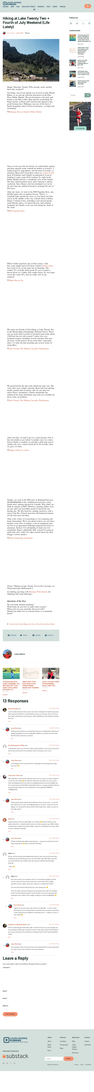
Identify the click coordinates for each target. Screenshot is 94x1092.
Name (5, 991)
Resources (41, 7)
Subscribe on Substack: (11, 1051)
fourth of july (19, 624)
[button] (34, 9)
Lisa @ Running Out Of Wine (16, 745)
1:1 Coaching (80, 128)
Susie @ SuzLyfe (13, 708)
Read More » (5, 694)
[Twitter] (77, 23)
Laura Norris (14, 728)
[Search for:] (54, 1058)
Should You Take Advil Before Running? (83, 82)
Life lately (43, 624)
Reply (9, 721)
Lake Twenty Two (33, 624)
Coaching (5, 7)
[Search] (88, 95)
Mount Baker (50, 624)
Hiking (25, 624)
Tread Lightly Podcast (28, 7)
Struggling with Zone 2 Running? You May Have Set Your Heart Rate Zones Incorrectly (11, 686)
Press (48, 7)
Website (5, 1005)
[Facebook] (71, 23)
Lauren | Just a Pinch (14, 775)
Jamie (9, 819)
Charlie (11, 624)
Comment (6, 967)
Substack (63, 7)
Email (5, 998)
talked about (48, 265)
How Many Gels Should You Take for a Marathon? (84, 73)
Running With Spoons (38, 591)
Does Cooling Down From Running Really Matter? (50, 684)
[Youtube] (3, 1063)
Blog (18, 7)
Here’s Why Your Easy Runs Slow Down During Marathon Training (83, 51)
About (12, 7)
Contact (55, 7)
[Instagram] (83, 23)
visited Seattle (48, 172)
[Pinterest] (89, 23)
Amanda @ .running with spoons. (17, 924)
